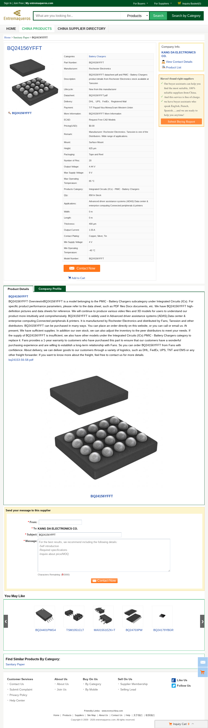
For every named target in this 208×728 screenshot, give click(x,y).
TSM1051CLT (75, 630)
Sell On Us (125, 679)
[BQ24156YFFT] (33, 108)
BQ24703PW (134, 630)
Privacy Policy (18, 695)
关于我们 (137, 715)
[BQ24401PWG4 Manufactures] (44, 616)
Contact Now (86, 268)
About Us (60, 679)
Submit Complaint (21, 689)
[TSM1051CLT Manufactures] (74, 616)
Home (11, 28)
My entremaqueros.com (39, 3)
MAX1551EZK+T (104, 630)
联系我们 (150, 715)
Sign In (8, 3)
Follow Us (184, 685)
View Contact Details (179, 61)
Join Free (18, 3)
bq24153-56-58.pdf (21, 359)
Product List (173, 67)
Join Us (61, 689)
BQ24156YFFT (24, 48)
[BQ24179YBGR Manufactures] (162, 616)
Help (128, 715)
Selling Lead (128, 689)
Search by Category (186, 15)
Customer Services (20, 679)
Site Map (91, 715)
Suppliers (79, 715)
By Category (93, 684)
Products (67, 715)
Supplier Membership (134, 684)
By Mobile (91, 689)
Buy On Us (90, 679)
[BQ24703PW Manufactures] (133, 616)
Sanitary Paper (21, 37)
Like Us (182, 680)
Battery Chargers (97, 56)
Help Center (17, 700)
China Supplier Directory (82, 28)
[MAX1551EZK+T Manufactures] (103, 616)
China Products (37, 28)
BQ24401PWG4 (45, 630)
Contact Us (17, 684)
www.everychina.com (112, 711)
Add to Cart (78, 278)
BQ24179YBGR (163, 630)
